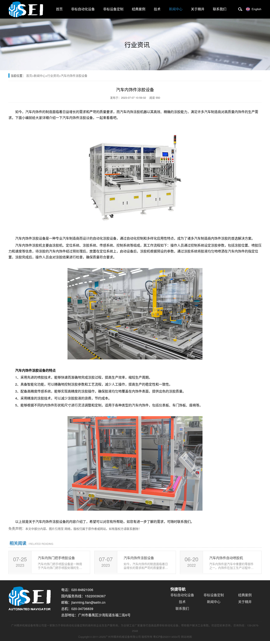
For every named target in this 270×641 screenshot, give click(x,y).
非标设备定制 (113, 9)
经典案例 (138, 9)
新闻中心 (175, 9)
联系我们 (219, 9)
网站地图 (186, 637)
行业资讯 (53, 75)
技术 (157, 9)
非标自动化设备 (83, 9)
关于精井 (197, 9)
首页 (59, 9)
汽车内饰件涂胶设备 (74, 75)
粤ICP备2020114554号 (166, 637)
